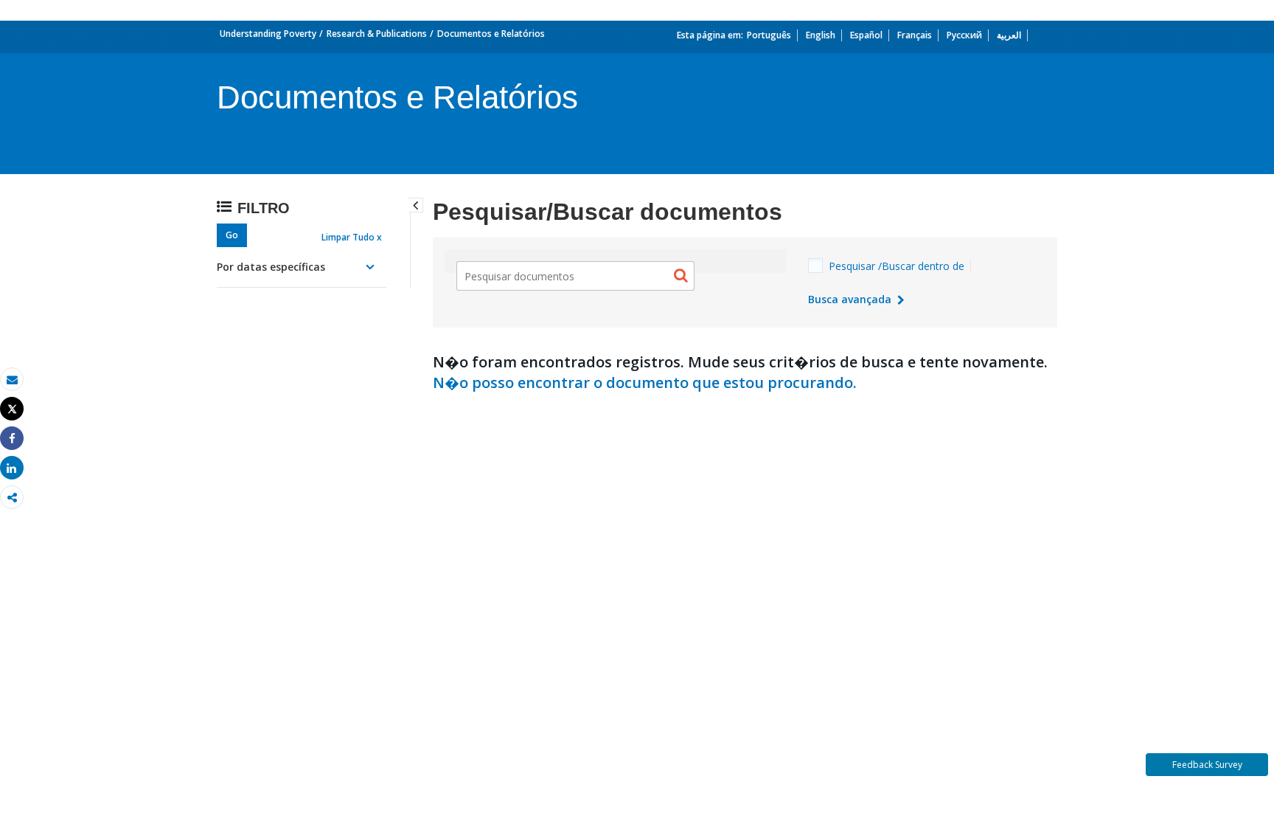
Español (866, 35)
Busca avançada (851, 299)
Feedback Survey (1207, 764)
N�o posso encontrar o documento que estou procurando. (645, 382)
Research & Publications (377, 33)
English (820, 35)
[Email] (12, 379)
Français (914, 35)
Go (232, 235)
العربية (1009, 35)
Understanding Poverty (268, 33)
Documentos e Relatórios (491, 33)
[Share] (12, 438)
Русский (964, 35)
